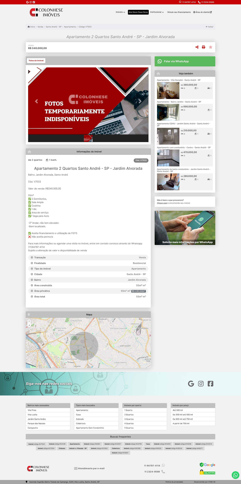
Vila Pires (32, 410)
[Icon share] (27, 2)
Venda (40, 27)
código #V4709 (133, 444)
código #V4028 (183, 444)
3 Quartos (129, 419)
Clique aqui (162, 203)
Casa (78, 414)
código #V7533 (36, 444)
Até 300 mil (178, 410)
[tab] (36, 60)
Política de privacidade (174, 482)
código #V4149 (57, 444)
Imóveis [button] (119, 12)
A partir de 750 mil (181, 423)
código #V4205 (162, 444)
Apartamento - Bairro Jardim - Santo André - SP (179, 102)
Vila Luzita (32, 414)
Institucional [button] (155, 12)
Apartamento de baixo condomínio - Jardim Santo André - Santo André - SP (183, 170)
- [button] (29, 325)
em (78, 448)
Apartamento (70, 27)
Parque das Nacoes (36, 423)
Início (32, 27)
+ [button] (29, 321)
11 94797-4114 (189, 2)
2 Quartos (129, 414)
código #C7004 (46, 448)
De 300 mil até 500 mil (183, 414)
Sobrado (80, 419)
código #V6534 (174, 448)
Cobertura (80, 423)
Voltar (210, 27)
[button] (37, 101)
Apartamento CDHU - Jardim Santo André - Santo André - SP (183, 124)
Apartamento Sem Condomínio (90, 428)
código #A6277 (195, 448)
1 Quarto (128, 410)
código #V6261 (92, 444)
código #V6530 (153, 448)
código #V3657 (120, 453)
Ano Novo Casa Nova (138, 12)
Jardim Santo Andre (37, 419)
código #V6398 (132, 448)
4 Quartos (129, 423)
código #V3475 (204, 444)
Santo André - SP (53, 27)
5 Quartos (129, 428)
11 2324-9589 (207, 2)
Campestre (33, 428)
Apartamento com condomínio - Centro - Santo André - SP (184, 147)
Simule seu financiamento (179, 12)
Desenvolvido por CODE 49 (204, 482)
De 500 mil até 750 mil (183, 419)
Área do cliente (202, 12)
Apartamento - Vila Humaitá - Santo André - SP (178, 80)
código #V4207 (113, 444)
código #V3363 (99, 448)
